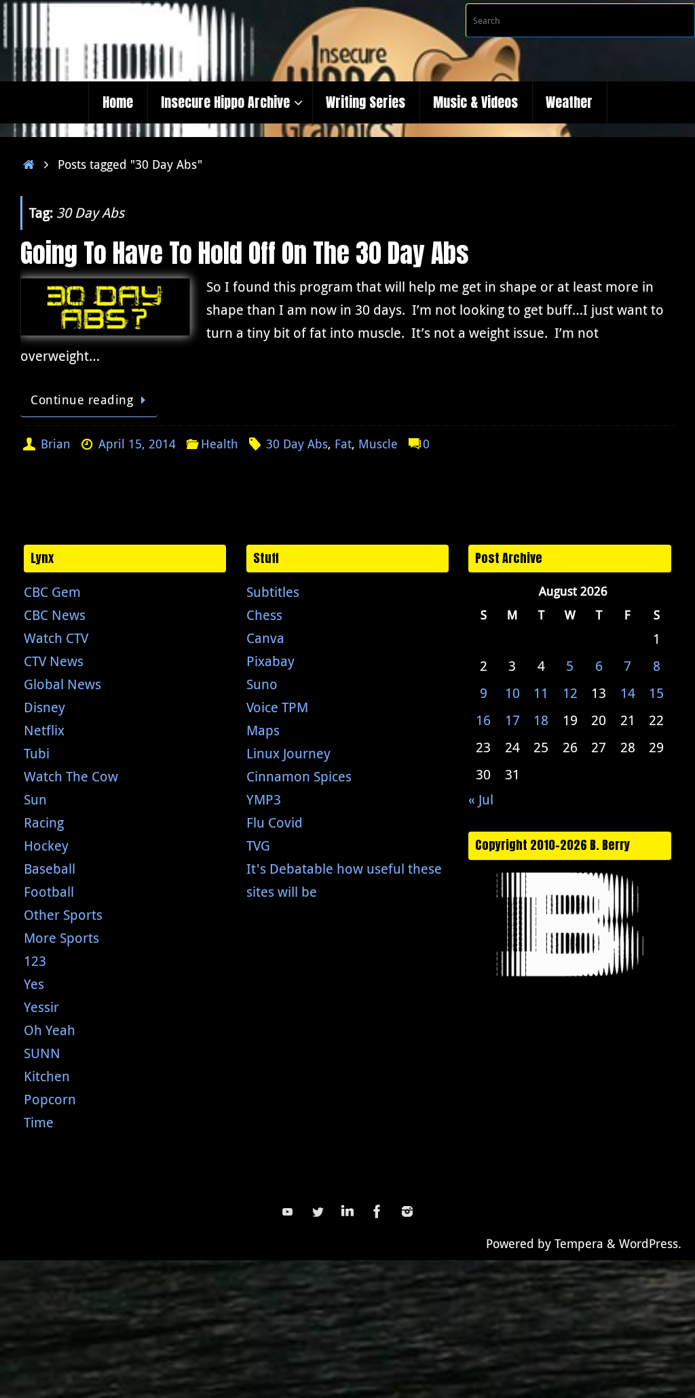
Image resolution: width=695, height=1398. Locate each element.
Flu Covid (274, 822)
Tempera (579, 1243)
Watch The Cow (71, 776)
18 (540, 720)
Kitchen (47, 1076)
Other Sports (63, 915)
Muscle (378, 443)
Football (49, 891)
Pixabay (270, 661)
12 (570, 693)
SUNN (42, 1053)
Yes (34, 984)
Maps (263, 730)
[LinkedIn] (347, 1211)
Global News (62, 684)
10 (512, 693)
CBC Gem (52, 592)
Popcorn (50, 1099)
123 (35, 961)
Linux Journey (288, 753)
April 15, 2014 (137, 443)
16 (483, 720)
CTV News (53, 661)
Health (219, 443)
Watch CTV (56, 638)
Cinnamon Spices (299, 776)
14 (627, 693)
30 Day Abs (297, 443)
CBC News (55, 615)
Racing (44, 822)
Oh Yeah (49, 1030)
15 (656, 693)
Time (39, 1122)
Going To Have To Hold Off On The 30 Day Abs (244, 253)
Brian (56, 443)
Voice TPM (277, 707)
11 (540, 693)
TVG (258, 845)
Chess (264, 615)
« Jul (480, 799)
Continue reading (82, 399)
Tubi (37, 753)
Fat (343, 443)
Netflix (44, 730)
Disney (44, 707)
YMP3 (263, 799)
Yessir (41, 1007)
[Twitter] (317, 1211)
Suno (262, 684)
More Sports (61, 938)
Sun (35, 799)
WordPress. (650, 1243)
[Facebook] (377, 1211)
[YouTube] (287, 1211)
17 (512, 720)
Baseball (49, 868)
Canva (265, 638)
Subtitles (272, 592)
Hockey (46, 845)
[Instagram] (407, 1211)
